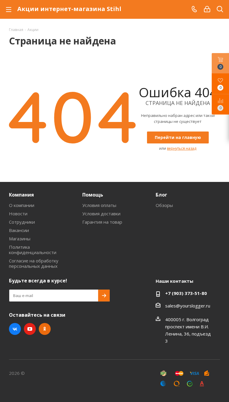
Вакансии (19, 230)
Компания (21, 194)
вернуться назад (181, 148)
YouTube (30, 329)
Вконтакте (15, 329)
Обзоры (164, 205)
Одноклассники (45, 329)
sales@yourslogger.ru (187, 306)
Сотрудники (22, 222)
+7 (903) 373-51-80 (186, 293)
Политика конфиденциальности (32, 249)
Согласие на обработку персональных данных (33, 263)
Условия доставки (101, 214)
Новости (18, 214)
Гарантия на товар (102, 222)
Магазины (19, 239)
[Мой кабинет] (207, 9)
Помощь (92, 194)
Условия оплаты (99, 205)
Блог (161, 194)
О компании (21, 205)
